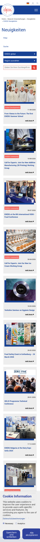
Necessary (9, 523)
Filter (5, 38)
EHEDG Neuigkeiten (10, 21)
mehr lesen (29, 120)
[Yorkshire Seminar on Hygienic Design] (19, 291)
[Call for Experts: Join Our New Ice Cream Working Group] (19, 242)
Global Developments (12, 107)
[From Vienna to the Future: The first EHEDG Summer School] (19, 93)
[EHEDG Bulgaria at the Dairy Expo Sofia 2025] (19, 429)
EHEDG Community (11, 156)
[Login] (33, 3)
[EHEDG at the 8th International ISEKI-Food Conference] (19, 193)
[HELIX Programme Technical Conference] (19, 382)
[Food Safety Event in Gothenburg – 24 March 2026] (19, 335)
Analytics (21, 523)
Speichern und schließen (11, 534)
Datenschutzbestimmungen (14, 518)
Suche (5, 46)
